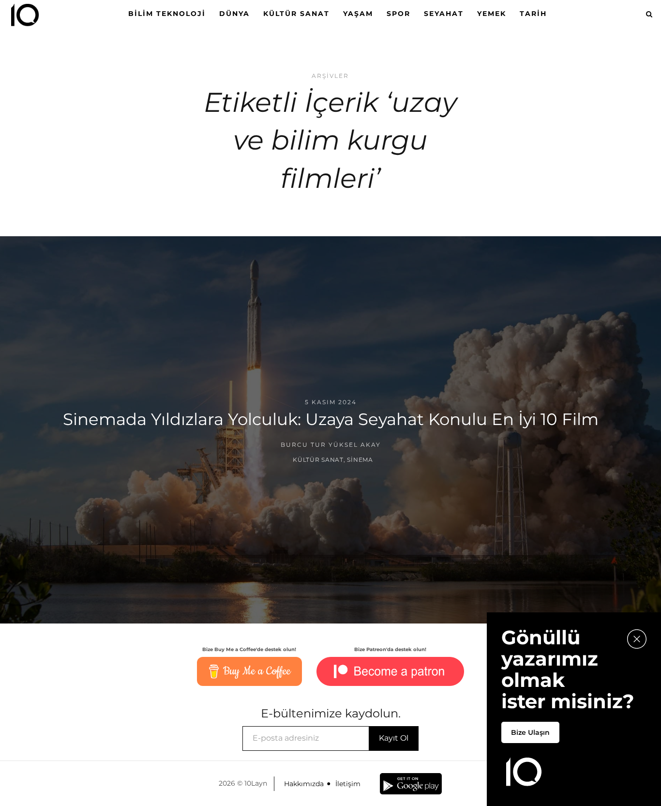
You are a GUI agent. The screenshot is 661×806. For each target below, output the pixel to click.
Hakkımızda (304, 783)
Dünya (234, 13)
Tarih (533, 13)
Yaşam (358, 13)
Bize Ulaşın (530, 732)
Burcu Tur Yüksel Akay (331, 444)
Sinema (360, 459)
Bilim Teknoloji (167, 13)
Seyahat (444, 13)
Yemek (491, 13)
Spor (398, 13)
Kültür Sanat (296, 13)
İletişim (348, 783)
